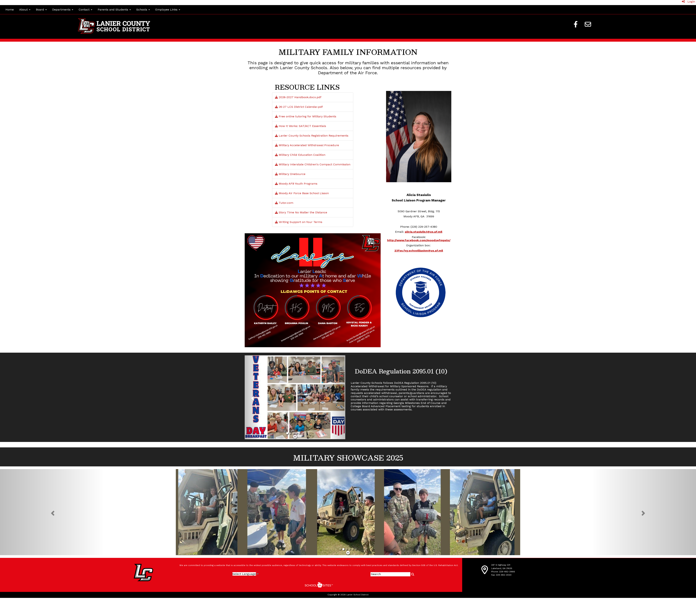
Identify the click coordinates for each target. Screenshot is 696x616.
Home (9, 9)
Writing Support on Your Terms (300, 222)
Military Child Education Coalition (301, 154)
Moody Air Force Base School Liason (303, 193)
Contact (84, 9)
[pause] (295, 439)
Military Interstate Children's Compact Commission (314, 164)
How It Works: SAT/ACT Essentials (302, 126)
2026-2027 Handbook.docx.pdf (299, 97)
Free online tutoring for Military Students (307, 116)
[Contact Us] (588, 24)
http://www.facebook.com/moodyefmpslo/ (418, 240)
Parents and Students (113, 9)
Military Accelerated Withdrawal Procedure (308, 145)
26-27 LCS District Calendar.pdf (300, 106)
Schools (142, 9)
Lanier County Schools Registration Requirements (313, 135)
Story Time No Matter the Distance (302, 212)
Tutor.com (285, 202)
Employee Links (166, 9)
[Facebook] (575, 24)
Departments (61, 9)
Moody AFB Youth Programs (297, 183)
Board (40, 9)
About (24, 9)
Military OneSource (291, 174)
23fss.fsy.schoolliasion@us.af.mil (418, 250)
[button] (252, 398)
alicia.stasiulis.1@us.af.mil (423, 231)
